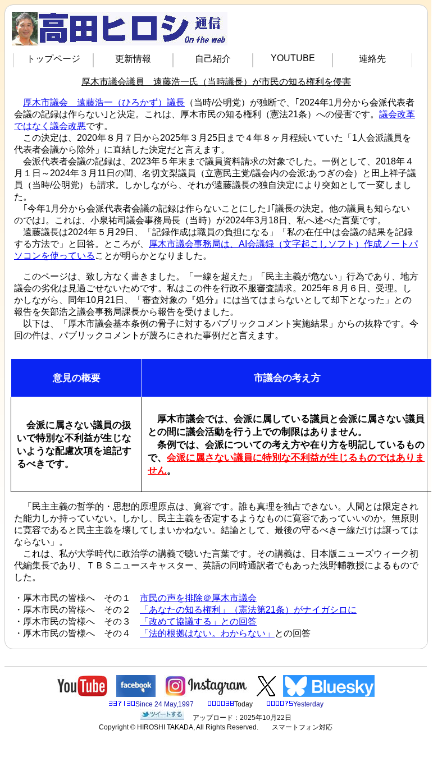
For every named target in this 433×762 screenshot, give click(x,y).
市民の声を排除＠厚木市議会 (198, 598)
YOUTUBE (293, 58)
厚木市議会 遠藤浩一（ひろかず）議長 (104, 102)
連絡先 (372, 58)
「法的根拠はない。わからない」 (207, 633)
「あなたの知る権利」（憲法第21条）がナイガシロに (248, 609)
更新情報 (133, 58)
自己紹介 (213, 58)
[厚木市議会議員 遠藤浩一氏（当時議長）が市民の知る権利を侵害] (162, 718)
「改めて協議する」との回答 (198, 621)
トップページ (53, 58)
